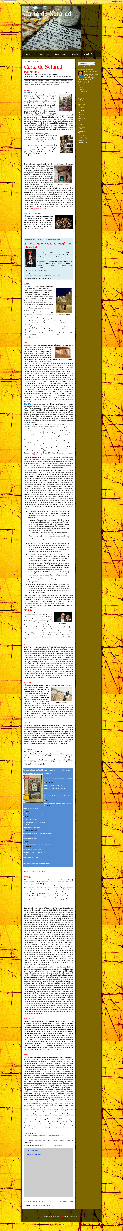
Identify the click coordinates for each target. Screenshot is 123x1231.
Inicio (51, 1201)
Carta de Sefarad (47, 13)
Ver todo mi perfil (83, 82)
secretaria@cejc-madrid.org (62, 465)
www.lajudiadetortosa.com (63, 715)
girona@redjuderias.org (39, 208)
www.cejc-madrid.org (31, 467)
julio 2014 (81, 135)
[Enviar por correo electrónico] (55, 1145)
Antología (88, 54)
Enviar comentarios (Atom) (41, 1206)
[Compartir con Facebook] (60, 1145)
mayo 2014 (81, 140)
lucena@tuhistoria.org (31, 337)
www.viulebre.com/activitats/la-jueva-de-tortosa (39, 717)
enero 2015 (81, 119)
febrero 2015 (82, 114)
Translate (92, 66)
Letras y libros (43, 54)
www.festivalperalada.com (32, 637)
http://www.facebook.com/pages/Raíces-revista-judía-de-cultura (44, 1135)
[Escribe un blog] (57, 1145)
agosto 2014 (82, 131)
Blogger (80, 1216)
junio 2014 (81, 138)
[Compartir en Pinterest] (62, 1145)
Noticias (28, 54)
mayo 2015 (81, 108)
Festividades (60, 54)
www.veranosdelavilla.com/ (33, 455)
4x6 (62, 1216)
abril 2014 (81, 142)
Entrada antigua (66, 1201)
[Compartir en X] (58, 1145)
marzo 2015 (81, 110)
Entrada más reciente (33, 1201)
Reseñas (75, 54)
